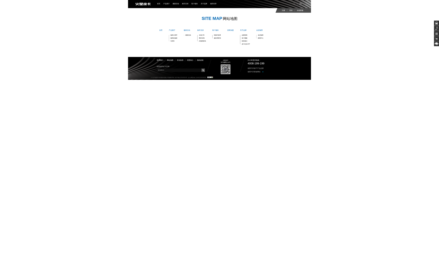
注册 (283, 10)
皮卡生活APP (246, 44)
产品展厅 (172, 30)
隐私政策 (200, 60)
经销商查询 (202, 41)
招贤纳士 (190, 60)
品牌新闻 (244, 35)
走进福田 (259, 30)
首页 (158, 4)
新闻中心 (260, 38)
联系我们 (244, 41)
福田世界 (213, 4)
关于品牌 (204, 4)
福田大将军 (173, 35)
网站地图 (170, 60)
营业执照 (180, 60)
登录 (291, 10)
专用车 (172, 41)
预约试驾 (202, 38)
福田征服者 (173, 38)
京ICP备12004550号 (181, 77)
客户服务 (194, 4)
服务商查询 (217, 38)
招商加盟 (230, 30)
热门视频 (244, 38)
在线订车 (202, 35)
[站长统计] (210, 77)
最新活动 (176, 4)
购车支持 (185, 4)
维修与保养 (217, 35)
